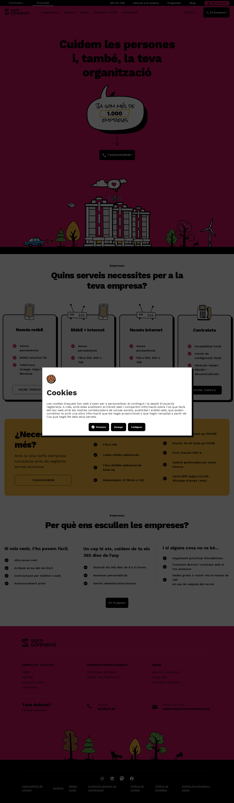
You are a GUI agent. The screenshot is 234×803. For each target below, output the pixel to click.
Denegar (118, 427)
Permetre (101, 427)
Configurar (136, 427)
